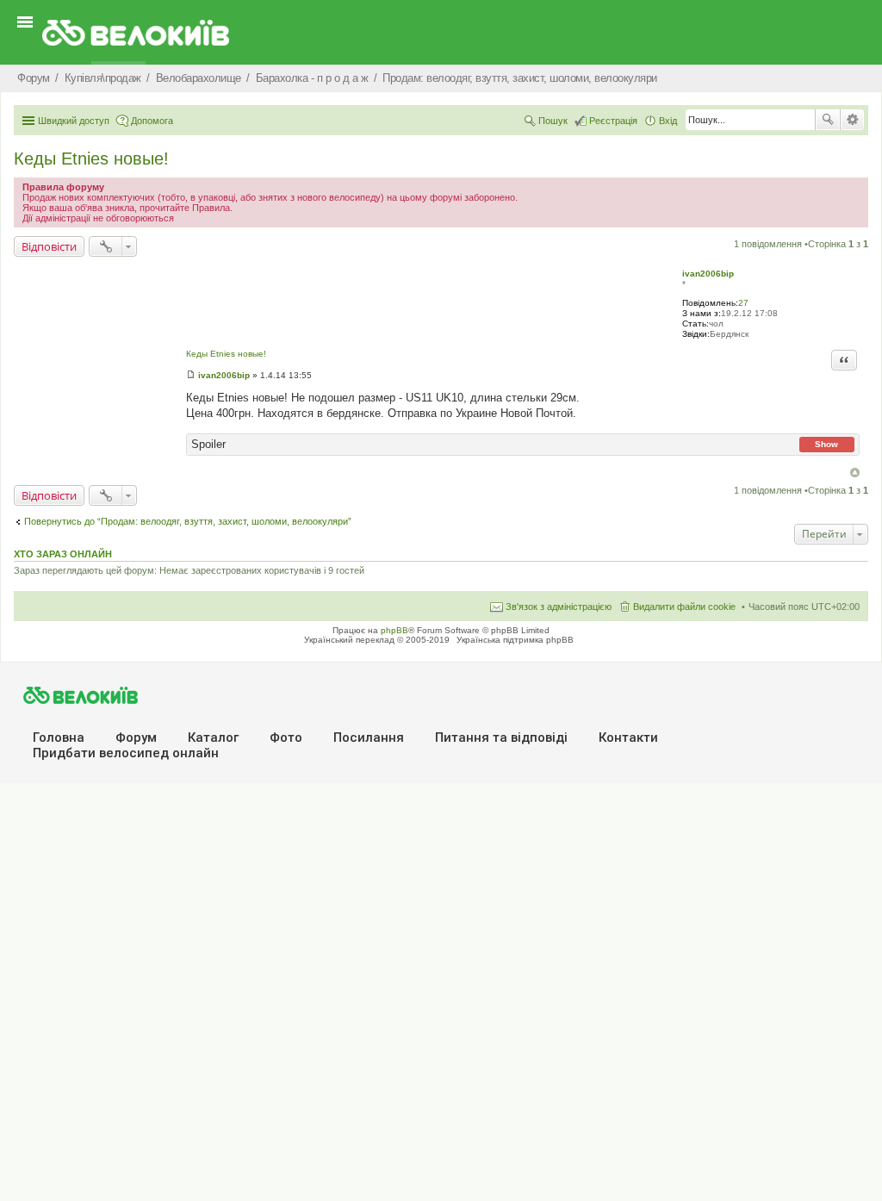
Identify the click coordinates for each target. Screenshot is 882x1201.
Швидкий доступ (73, 120)
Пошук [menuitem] (553, 120)
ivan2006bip (708, 273)
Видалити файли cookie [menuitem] (684, 606)
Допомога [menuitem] (152, 120)
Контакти (628, 737)
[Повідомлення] (191, 375)
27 (743, 303)
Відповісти (49, 246)
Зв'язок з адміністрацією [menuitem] (559, 606)
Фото (286, 737)
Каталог (213, 737)
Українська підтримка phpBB (515, 639)
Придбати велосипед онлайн (126, 753)
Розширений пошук (852, 119)
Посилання (368, 737)
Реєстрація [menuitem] (613, 120)
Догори (855, 472)
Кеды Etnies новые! (91, 158)
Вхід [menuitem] (668, 120)
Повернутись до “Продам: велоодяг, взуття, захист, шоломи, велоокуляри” (187, 521)
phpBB (394, 630)
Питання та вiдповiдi (501, 737)
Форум (136, 737)
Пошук (828, 119)
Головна (58, 737)
